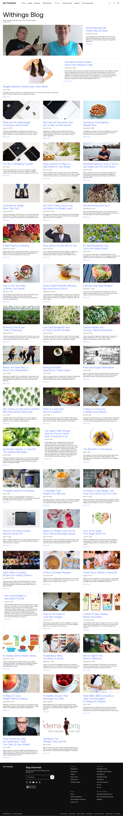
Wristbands (100, 779)
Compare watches (102, 782)
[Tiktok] (36, 782)
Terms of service (81, 813)
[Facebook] (27, 782)
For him (99, 784)
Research (99, 799)
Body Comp (74, 777)
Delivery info (74, 802)
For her (99, 787)
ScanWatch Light (102, 777)
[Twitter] (40, 782)
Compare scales (75, 782)
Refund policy (109, 813)
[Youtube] (33, 782)
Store (72, 794)
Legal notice (89, 813)
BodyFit (73, 774)
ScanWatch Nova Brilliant (104, 771)
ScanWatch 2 (101, 774)
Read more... (89, 44)
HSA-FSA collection (76, 796)
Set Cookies (117, 813)
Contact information (99, 813)
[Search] (110, 3)
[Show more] (95, 807)
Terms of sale (71, 813)
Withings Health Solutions (104, 794)
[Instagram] (30, 782)
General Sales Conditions (78, 799)
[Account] (114, 3)
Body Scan (74, 771)
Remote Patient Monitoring (105, 796)
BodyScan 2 (74, 769)
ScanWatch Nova (102, 769)
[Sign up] (52, 777)
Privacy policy (63, 813)
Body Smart (74, 779)
